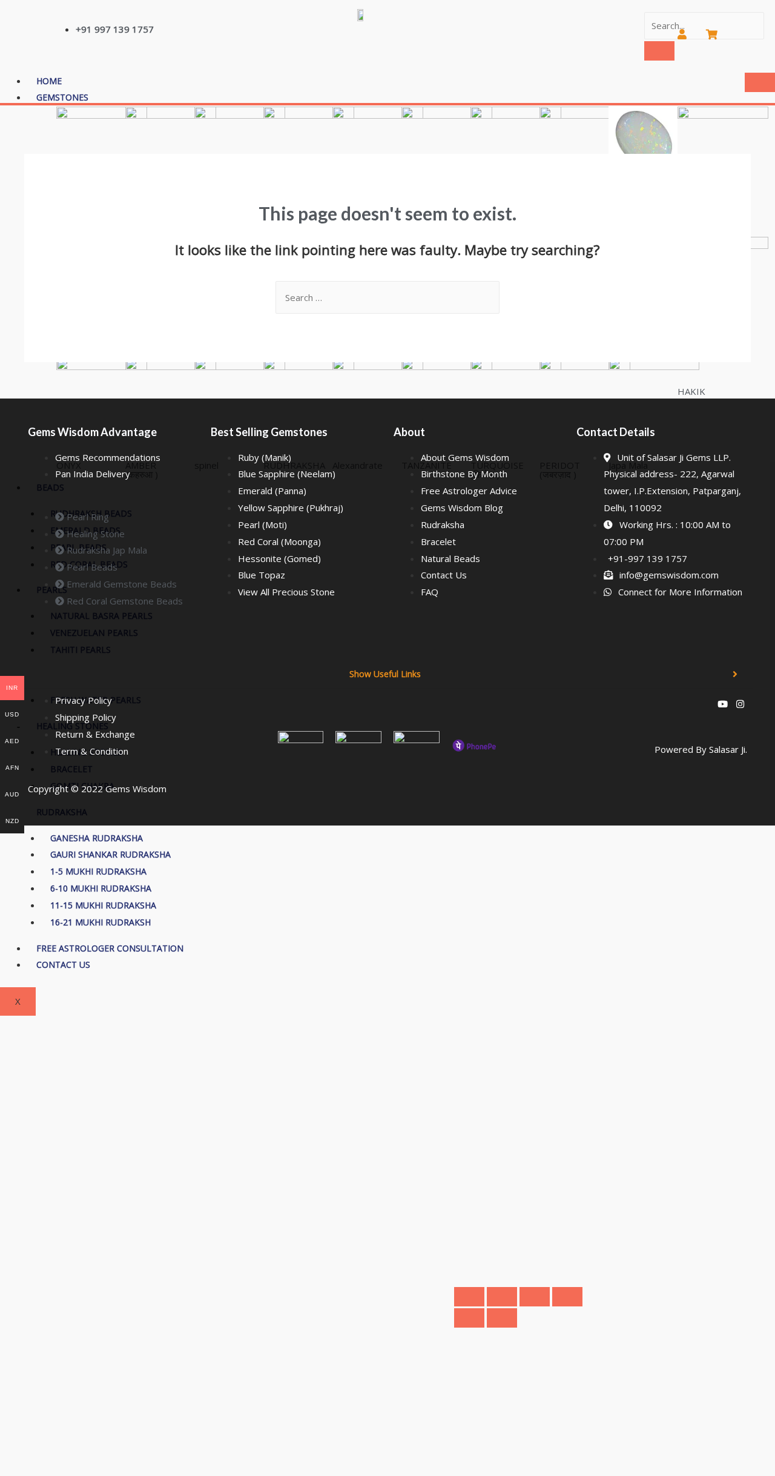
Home (49, 81)
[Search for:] (387, 297)
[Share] (534, 1296)
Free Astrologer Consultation (109, 948)
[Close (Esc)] (567, 1296)
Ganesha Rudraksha (96, 838)
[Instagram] (740, 704)
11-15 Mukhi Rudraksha (103, 905)
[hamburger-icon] (760, 82)
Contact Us (63, 964)
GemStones (62, 97)
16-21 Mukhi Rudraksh (100, 922)
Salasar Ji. (728, 749)
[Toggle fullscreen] (502, 1296)
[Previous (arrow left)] (469, 1318)
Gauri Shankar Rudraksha (110, 854)
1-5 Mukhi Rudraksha (98, 871)
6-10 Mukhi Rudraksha (100, 888)
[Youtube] (722, 704)
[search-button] (659, 51)
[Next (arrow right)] (502, 1318)
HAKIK (691, 391)
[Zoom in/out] (469, 1296)
